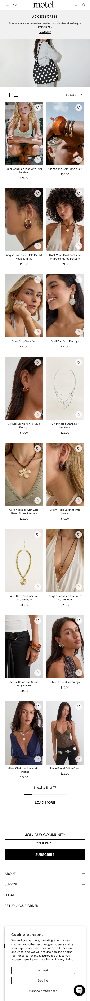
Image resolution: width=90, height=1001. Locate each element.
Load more (45, 802)
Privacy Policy (64, 959)
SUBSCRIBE (45, 854)
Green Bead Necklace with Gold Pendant (23, 597)
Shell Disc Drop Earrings (65, 341)
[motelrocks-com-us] (43, 5)
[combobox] (15, 4)
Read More (45, 32)
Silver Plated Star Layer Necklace (64, 425)
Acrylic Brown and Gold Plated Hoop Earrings (24, 256)
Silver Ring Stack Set (24, 341)
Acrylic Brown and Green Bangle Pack (23, 683)
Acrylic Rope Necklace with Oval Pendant (65, 597)
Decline (43, 980)
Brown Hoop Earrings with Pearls (65, 511)
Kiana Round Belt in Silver (65, 768)
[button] (37, 107)
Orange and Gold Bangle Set (65, 169)
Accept (43, 970)
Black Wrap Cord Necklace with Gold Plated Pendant (65, 256)
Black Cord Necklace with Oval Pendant (24, 170)
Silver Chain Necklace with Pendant (23, 770)
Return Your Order (21, 905)
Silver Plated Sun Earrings (65, 682)
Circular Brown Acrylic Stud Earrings (24, 425)
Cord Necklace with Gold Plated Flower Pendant (24, 511)
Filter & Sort (70, 95)
